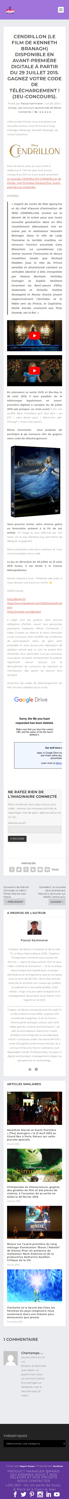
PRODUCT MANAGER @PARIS (33, 1471)
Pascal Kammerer (32, 103)
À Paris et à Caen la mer (34, 1489)
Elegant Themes (27, 1466)
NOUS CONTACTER (33, 1481)
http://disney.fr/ (16, 599)
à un (24, 434)
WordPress (58, 1466)
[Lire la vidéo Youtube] (34, 335)
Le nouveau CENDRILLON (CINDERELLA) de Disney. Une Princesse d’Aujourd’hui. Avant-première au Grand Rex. (34, 183)
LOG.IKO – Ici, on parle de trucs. (33, 1485)
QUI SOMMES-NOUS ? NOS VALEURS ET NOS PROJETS (33, 1476)
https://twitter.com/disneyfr (24, 611)
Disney (12, 107)
